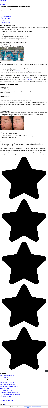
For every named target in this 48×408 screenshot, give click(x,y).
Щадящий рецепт (4, 20)
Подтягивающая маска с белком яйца (4, 388)
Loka (5, 404)
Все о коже (1, 1)
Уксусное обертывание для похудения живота (6, 396)
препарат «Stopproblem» (28, 79)
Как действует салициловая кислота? (6, 16)
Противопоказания (4, 17)
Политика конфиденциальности (6, 399)
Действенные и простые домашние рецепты (7, 19)
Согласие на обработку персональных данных (7, 400)
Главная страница (2, 4)
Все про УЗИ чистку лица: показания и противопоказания (7, 375)
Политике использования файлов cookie (36, 406)
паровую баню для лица (17, 70)
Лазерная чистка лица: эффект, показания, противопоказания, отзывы (9, 386)
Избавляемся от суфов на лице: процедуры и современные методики (9, 392)
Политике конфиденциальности (27, 406)
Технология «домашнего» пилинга (6, 18)
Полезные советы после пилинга (6, 22)
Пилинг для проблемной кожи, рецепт (6, 21)
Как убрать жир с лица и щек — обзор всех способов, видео (7, 374)
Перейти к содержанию (3, 0)
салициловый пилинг (37, 136)
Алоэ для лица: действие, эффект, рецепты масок (6, 377)
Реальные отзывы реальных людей (6, 23)
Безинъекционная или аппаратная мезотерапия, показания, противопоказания (10, 394)
